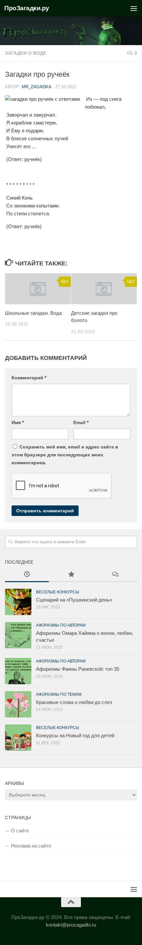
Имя (18, 422)
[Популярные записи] (71, 575)
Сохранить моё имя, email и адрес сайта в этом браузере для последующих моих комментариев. (65, 454)
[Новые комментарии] (115, 575)
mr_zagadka (36, 86)
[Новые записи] (27, 575)
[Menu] (133, 8)
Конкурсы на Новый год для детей (75, 735)
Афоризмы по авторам (61, 625)
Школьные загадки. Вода (33, 313)
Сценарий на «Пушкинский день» (74, 600)
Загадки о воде (25, 53)
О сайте (20, 830)
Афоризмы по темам (59, 694)
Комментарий (29, 377)
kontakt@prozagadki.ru (71, 925)
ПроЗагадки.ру (26, 8)
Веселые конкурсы (57, 592)
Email (81, 422)
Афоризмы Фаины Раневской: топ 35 (77, 669)
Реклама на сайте (31, 846)
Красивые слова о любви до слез (74, 702)
